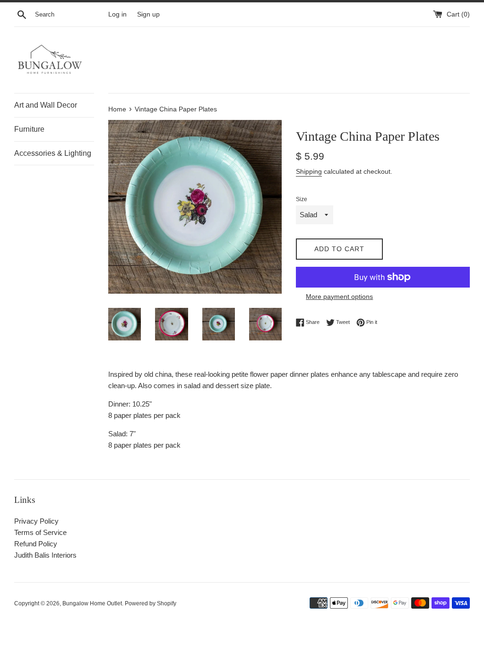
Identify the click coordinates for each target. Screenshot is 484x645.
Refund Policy (35, 544)
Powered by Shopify (150, 603)
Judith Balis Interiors (45, 555)
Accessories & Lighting (52, 153)
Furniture (29, 129)
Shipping (309, 171)
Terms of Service (40, 532)
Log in (117, 14)
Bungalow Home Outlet (92, 603)
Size (301, 199)
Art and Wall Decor (45, 105)
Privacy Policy (36, 521)
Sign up (148, 14)
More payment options (339, 296)
